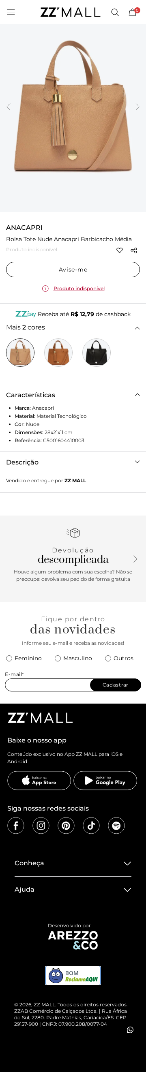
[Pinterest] (66, 825)
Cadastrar (116, 685)
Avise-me (73, 269)
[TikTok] (91, 825)
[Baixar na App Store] (39, 780)
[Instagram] (40, 825)
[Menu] (11, 12)
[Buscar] (114, 12)
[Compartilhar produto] (134, 250)
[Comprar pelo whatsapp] (130, 1030)
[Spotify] (116, 825)
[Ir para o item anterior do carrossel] (8, 107)
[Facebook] (15, 825)
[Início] (70, 12)
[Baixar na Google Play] (105, 780)
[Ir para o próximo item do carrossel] (137, 107)
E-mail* (14, 674)
